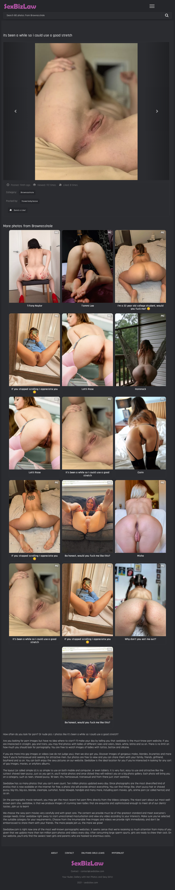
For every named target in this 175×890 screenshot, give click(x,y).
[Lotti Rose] (87, 349)
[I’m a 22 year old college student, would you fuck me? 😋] (140, 266)
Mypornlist (118, 853)
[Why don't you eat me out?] (140, 599)
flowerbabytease (30, 201)
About (54, 853)
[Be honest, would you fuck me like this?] (87, 516)
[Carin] (140, 433)
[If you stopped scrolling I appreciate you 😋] (34, 349)
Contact (69, 853)
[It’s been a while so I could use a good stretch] (87, 433)
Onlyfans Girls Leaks (92, 853)
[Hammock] (140, 349)
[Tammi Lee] (87, 266)
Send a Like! (19, 210)
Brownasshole (27, 192)
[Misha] (140, 516)
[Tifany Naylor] (34, 266)
